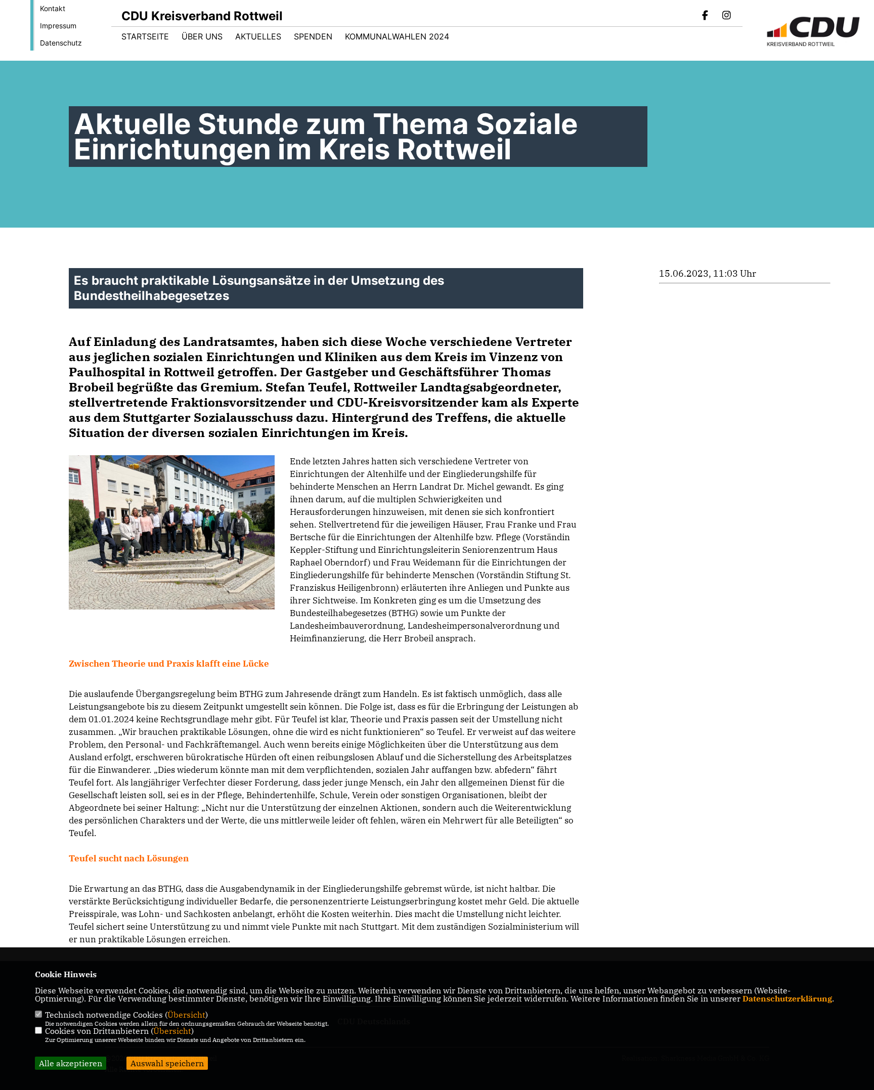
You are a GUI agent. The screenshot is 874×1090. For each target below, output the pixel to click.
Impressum (58, 25)
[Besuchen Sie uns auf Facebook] (706, 16)
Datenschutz (61, 42)
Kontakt (52, 8)
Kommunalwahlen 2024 (397, 36)
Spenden (313, 36)
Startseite (145, 36)
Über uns (202, 36)
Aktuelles (258, 36)
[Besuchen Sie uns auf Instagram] (726, 16)
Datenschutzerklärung (787, 998)
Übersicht (186, 1015)
